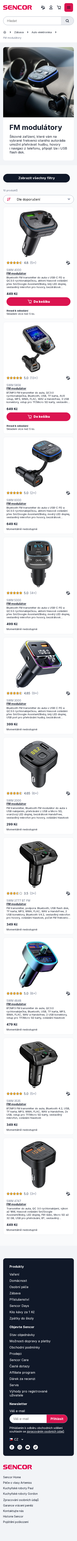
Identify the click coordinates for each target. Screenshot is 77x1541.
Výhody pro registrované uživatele (28, 1393)
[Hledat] (67, 21)
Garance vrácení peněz (18, 1505)
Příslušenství (19, 1299)
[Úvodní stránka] (4, 32)
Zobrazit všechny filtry (36, 178)
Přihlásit (57, 1419)
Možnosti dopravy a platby (30, 1341)
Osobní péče (18, 1287)
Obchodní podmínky (24, 1347)
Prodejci (15, 1354)
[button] (38, 301)
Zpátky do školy (21, 1318)
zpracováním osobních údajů (45, 1431)
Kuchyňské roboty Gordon (20, 1493)
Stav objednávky (22, 1335)
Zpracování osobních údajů (21, 1500)
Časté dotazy (19, 1366)
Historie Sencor (13, 1516)
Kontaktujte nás (13, 1511)
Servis (14, 1385)
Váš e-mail (17, 1411)
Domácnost (18, 1281)
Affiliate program (22, 1372)
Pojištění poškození (15, 1522)
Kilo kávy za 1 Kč (22, 1312)
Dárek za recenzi (22, 1379)
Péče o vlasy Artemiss (17, 1482)
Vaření (14, 1274)
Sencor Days (19, 1306)
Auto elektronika (42, 32)
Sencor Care (19, 1360)
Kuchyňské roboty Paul (18, 1488)
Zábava (19, 32)
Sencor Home (12, 1477)
